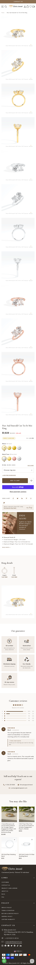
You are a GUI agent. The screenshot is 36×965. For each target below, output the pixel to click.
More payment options (18, 492)
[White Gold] (4, 459)
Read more (5, 547)
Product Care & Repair (9, 888)
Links (5, 878)
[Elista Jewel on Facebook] (5, 945)
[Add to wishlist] (31, 480)
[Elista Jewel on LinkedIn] (21, 945)
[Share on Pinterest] (26, 498)
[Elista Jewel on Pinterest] (14, 945)
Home (2, 13)
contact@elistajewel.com (13, 942)
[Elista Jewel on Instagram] (2, 945)
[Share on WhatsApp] (31, 498)
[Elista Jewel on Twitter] (11, 945)
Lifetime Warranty (8, 919)
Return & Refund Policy (10, 913)
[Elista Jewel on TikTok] (17, 945)
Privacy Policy (7, 908)
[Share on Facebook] (13, 498)
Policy (5, 903)
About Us (5, 891)
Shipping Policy (7, 916)
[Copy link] (4, 503)
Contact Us (6, 885)
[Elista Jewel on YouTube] (8, 945)
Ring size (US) (9, 465)
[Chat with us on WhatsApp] (4, 962)
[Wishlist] (30, 6)
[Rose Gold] (14, 459)
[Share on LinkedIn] (22, 498)
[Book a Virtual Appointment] (33, 6)
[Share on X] (17, 498)
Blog (3, 894)
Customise (5, 882)
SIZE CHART (31, 465)
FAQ (3, 897)
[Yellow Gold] (9, 459)
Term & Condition (8, 910)
